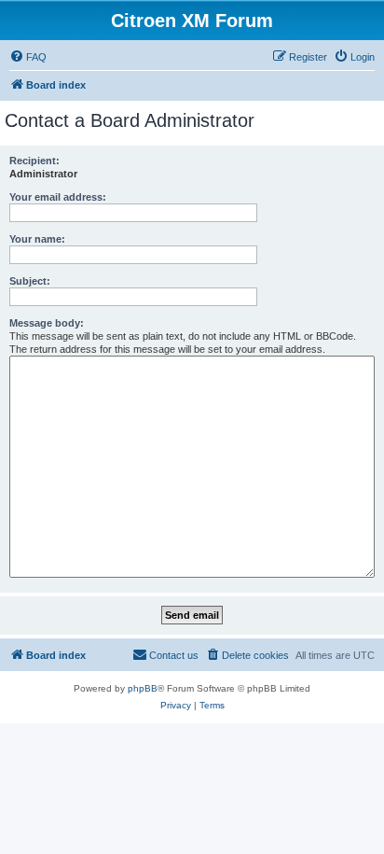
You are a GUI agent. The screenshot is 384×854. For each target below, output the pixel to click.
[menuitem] (28, 57)
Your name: (37, 239)
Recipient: (34, 160)
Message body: (46, 323)
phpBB (143, 688)
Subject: (29, 281)
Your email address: (57, 197)
